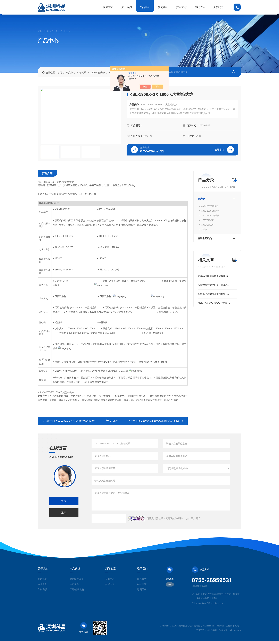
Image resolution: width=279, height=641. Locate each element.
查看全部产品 (205, 238)
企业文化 (42, 584)
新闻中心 (163, 7)
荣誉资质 (42, 589)
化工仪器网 (211, 630)
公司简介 (42, 579)
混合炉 (204, 229)
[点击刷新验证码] (136, 518)
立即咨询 (219, 149)
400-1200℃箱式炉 (209, 206)
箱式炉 (82, 72)
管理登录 (223, 630)
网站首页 (108, 7)
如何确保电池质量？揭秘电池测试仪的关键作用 (217, 276)
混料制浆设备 (77, 579)
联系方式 (141, 579)
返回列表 (114, 421)
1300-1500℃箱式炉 (210, 211)
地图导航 (141, 589)
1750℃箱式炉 (207, 220)
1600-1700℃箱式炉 (210, 215)
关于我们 (126, 7)
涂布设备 (74, 584)
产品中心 (145, 7)
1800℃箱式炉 (97, 72)
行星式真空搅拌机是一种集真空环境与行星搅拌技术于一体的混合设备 (217, 285)
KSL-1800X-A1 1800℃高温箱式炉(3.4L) (158, 421)
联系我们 (218, 7)
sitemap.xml (235, 630)
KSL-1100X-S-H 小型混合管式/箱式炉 (75, 421)
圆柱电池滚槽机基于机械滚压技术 (215, 294)
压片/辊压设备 (77, 589)
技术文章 (181, 7)
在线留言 (200, 7)
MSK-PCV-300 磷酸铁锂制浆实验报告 (217, 303)
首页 (59, 72)
